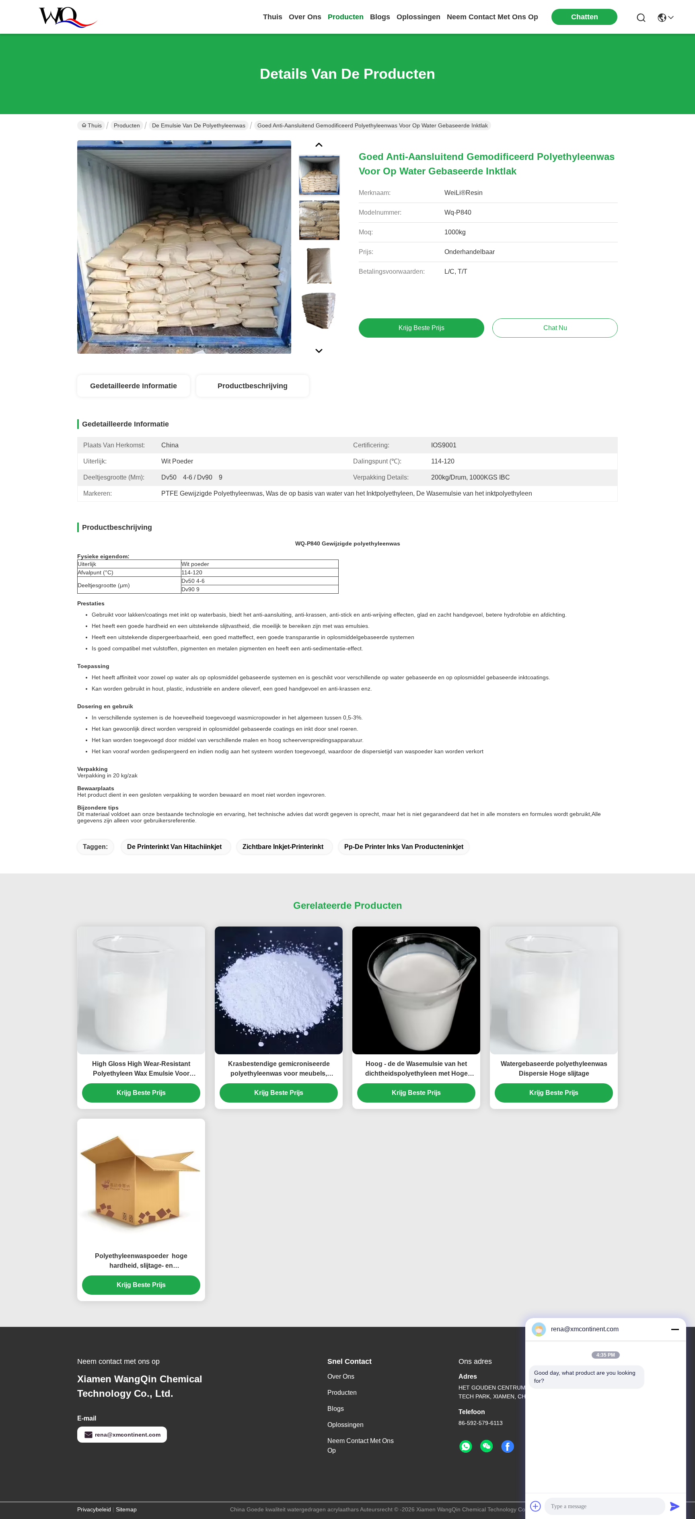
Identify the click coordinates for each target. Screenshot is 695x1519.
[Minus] (675, 1329)
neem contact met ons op (492, 17)
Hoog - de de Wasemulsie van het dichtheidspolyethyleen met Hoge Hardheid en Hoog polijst (416, 1069)
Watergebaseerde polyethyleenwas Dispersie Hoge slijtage (554, 1068)
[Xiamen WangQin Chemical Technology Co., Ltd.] (64, 17)
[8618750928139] (466, 1446)
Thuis (272, 17)
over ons (305, 17)
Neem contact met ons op (360, 1445)
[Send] (674, 1506)
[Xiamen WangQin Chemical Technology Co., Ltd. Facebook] (507, 1446)
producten (346, 17)
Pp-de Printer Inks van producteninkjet (403, 846)
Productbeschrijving (253, 386)
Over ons (340, 1376)
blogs (380, 17)
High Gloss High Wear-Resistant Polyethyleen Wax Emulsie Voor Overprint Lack (141, 1069)
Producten (127, 125)
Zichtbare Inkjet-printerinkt (283, 846)
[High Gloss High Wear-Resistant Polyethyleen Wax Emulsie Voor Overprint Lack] (141, 990)
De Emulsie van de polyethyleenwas (198, 125)
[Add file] (535, 1506)
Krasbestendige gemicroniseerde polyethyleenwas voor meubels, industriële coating (279, 1069)
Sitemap (126, 1509)
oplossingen (418, 17)
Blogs (335, 1408)
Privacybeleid (94, 1509)
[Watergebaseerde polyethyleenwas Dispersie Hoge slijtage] (554, 990)
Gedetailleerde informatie (133, 386)
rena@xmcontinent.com (127, 1434)
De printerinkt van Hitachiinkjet (174, 846)
